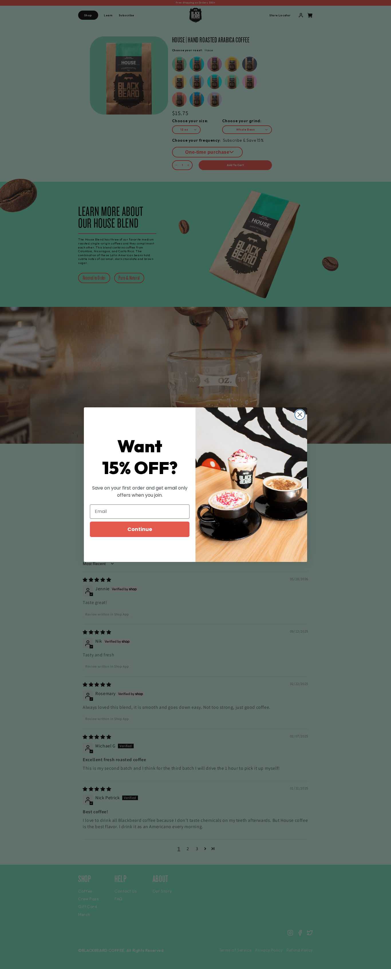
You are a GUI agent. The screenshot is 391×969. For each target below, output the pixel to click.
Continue (139, 529)
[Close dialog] (300, 415)
